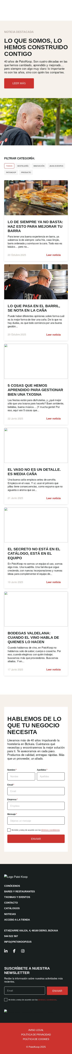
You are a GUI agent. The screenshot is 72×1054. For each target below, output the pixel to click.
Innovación (39, 166)
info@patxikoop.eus (17, 941)
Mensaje (12, 814)
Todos (9, 166)
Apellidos (42, 770)
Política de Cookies (36, 1039)
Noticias (10, 914)
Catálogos (12, 908)
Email (10, 785)
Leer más (19, 83)
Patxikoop (11, 172)
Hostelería (22, 166)
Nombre (12, 770)
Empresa (12, 799)
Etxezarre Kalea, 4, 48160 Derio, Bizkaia (31, 930)
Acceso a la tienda (17, 919)
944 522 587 (11, 936)
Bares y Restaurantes (19, 891)
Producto (26, 172)
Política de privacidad (36, 1034)
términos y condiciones (50, 830)
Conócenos (12, 885)
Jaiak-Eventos (56, 166)
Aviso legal (36, 1030)
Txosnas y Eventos (17, 897)
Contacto (11, 902)
